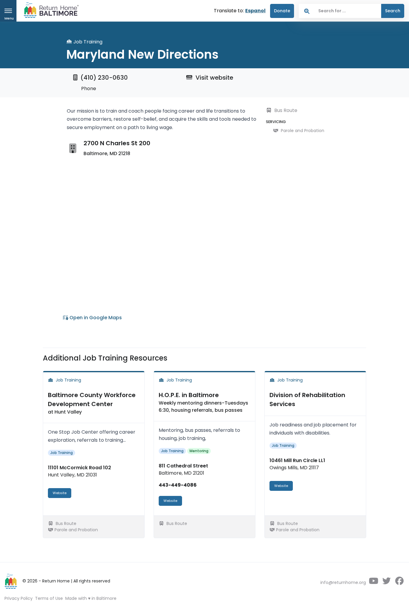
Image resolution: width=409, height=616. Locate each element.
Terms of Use (49, 598)
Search (392, 11)
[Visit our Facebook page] (399, 582)
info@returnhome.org (343, 582)
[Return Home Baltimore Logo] (11, 581)
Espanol (255, 10)
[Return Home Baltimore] (48, 11)
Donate (282, 11)
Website (59, 493)
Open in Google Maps (95, 317)
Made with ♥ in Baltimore (90, 598)
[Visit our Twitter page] (386, 582)
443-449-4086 (178, 485)
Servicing (276, 121)
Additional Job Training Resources (105, 358)
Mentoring (199, 450)
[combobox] (348, 11)
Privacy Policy (18, 598)
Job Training (61, 452)
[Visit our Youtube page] (373, 582)
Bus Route (285, 110)
